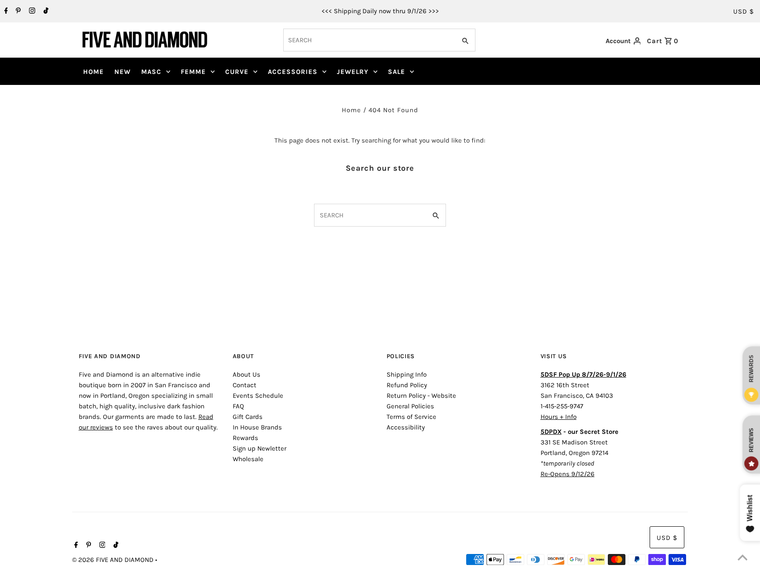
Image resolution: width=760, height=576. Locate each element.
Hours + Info (559, 417)
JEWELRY (353, 72)
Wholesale (248, 459)
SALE (396, 72)
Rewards (245, 438)
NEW (122, 72)
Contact (244, 385)
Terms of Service (411, 417)
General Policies (410, 406)
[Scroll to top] (742, 558)
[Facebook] (5, 11)
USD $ (743, 11)
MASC (151, 72)
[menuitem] (93, 72)
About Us (246, 374)
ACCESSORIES (293, 72)
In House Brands (257, 427)
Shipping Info (407, 374)
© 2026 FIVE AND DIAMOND (113, 560)
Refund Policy (407, 385)
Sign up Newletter (259, 448)
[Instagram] (31, 11)
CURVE (236, 72)
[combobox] (369, 40)
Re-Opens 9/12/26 (568, 474)
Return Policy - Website (421, 396)
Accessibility (406, 427)
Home (351, 110)
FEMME (193, 72)
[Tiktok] (44, 11)
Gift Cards (248, 417)
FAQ (238, 406)
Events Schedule (258, 396)
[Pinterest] (17, 11)
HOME (93, 72)
